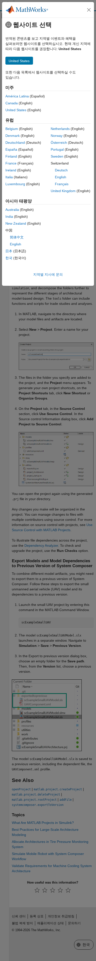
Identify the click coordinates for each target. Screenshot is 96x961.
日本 (8, 251)
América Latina (17, 96)
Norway (57, 136)
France (10, 163)
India (9, 216)
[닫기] (88, 9)
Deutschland (15, 143)
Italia (9, 177)
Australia (12, 210)
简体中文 (17, 237)
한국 (8, 258)
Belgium (11, 129)
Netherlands (60, 129)
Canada (11, 103)
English (60, 177)
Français (61, 184)
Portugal (57, 149)
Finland (11, 156)
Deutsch (61, 170)
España (11, 149)
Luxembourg (15, 184)
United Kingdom (63, 191)
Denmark (12, 136)
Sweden (57, 156)
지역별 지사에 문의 (48, 274)
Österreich (59, 143)
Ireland (10, 170)
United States (15, 110)
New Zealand (15, 223)
